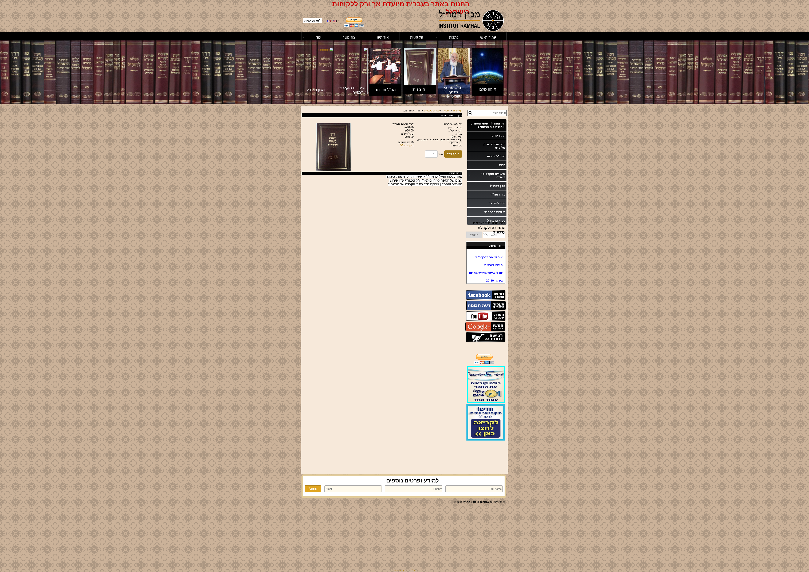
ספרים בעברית (432, 110)
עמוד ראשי (488, 37)
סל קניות (416, 37)
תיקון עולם (498, 135)
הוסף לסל (453, 154)
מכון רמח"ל (497, 186)
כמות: (441, 154)
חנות (446, 110)
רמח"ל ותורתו (496, 156)
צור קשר (349, 37)
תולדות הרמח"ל (494, 212)
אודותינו (383, 37)
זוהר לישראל (497, 203)
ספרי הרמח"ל (496, 220)
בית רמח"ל (498, 194)
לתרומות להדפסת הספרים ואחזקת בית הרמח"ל (487, 125)
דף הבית (457, 110)
